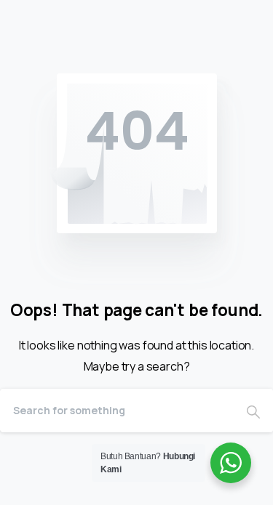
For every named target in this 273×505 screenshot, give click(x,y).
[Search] (253, 410)
